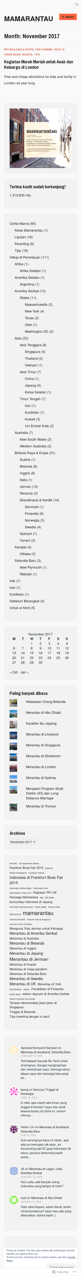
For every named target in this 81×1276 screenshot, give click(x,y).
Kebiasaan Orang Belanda (46, 701)
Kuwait (30, 418)
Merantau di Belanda (27, 943)
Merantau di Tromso (41, 806)
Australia (21, 432)
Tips (37, 54)
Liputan (20, 236)
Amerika (13, 863)
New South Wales (33, 439)
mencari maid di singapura (38, 919)
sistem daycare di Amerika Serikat (45, 994)
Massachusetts (36, 304)
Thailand (31, 358)
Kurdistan (32, 412)
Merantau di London (41, 766)
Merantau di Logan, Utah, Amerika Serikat (42, 1171)
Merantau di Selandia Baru (28, 974)
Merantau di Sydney (41, 777)
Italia (23, 479)
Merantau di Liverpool (42, 734)
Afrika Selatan (30, 270)
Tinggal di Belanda (22, 1012)
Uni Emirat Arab (37, 425)
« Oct (14, 672)
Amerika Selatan (27, 277)
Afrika (19, 263)
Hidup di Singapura (18, 873)
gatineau (49, 868)
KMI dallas (49, 897)
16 (40, 652)
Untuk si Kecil (20, 607)
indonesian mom (40, 888)
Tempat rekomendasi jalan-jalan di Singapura (33, 1005)
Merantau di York (49, 984)
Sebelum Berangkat (24, 600)
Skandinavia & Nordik (36, 499)
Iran (28, 405)
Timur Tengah (30, 398)
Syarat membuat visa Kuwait (22, 999)
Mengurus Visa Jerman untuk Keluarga (36, 928)
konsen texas (54, 907)
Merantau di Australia (24, 938)
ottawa (26, 989)
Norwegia (32, 520)
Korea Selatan (35, 391)
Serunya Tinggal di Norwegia (40, 1091)
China (29, 378)
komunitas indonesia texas (21, 907)
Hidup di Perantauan (25, 257)
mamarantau (38, 912)
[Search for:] (76, 4)
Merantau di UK (23, 983)
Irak (12, 580)
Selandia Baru (25, 560)
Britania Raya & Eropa (19, 49)
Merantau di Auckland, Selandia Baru (46, 1052)
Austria (25, 459)
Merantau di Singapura (43, 744)
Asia (18, 338)
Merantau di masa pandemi (28, 969)
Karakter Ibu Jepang (41, 723)
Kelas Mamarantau (29, 230)
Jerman (25, 486)
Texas (29, 317)
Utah (28, 324)
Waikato (26, 573)
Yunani (25, 540)
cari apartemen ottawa (29, 863)
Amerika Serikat (27, 290)
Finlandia (32, 513)
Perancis (26, 493)
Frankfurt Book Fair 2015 (26, 868)
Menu (70, 17)
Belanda (26, 466)
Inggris (27, 54)
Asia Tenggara (30, 344)
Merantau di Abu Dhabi (43, 712)
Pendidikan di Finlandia (47, 989)
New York (32, 311)
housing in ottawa (36, 873)
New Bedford (15, 989)
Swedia (30, 526)
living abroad (15, 914)
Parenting (22, 243)
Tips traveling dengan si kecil (30, 1016)
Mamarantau (28, 18)
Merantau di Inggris (23, 948)
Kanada (20, 546)
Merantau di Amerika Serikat (33, 933)
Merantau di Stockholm (43, 755)
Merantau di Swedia (26, 978)
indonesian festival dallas (20, 888)
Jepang (30, 385)
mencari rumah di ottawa (21, 924)
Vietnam (31, 365)
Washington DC (36, 331)
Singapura (32, 351)
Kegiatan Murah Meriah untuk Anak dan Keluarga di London (38, 64)
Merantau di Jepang (26, 953)
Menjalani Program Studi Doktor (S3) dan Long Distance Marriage (44, 793)
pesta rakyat (15, 994)
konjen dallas (40, 907)
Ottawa (25, 553)
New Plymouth (31, 567)
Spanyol (26, 533)
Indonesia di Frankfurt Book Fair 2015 (36, 880)
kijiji (41, 897)
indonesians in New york (20, 893)
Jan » (25, 672)
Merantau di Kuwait (23, 964)
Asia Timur (28, 371)
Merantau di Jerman (29, 959)
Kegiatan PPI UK (45, 892)
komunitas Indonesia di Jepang (31, 902)
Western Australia (33, 445)
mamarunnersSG (17, 919)
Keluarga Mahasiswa (24, 897)
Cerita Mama (43, 49)
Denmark (32, 506)
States (24, 297)
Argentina (27, 284)
